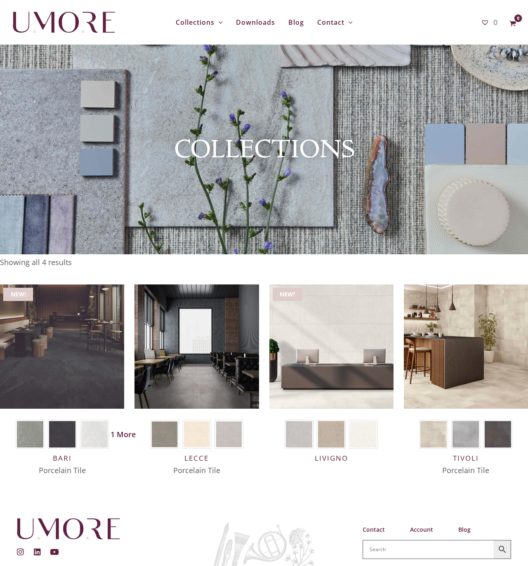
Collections (195, 22)
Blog (296, 22)
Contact (330, 22)
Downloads (255, 22)
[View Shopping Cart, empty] (513, 22)
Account (421, 529)
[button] (218, 22)
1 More (123, 434)
